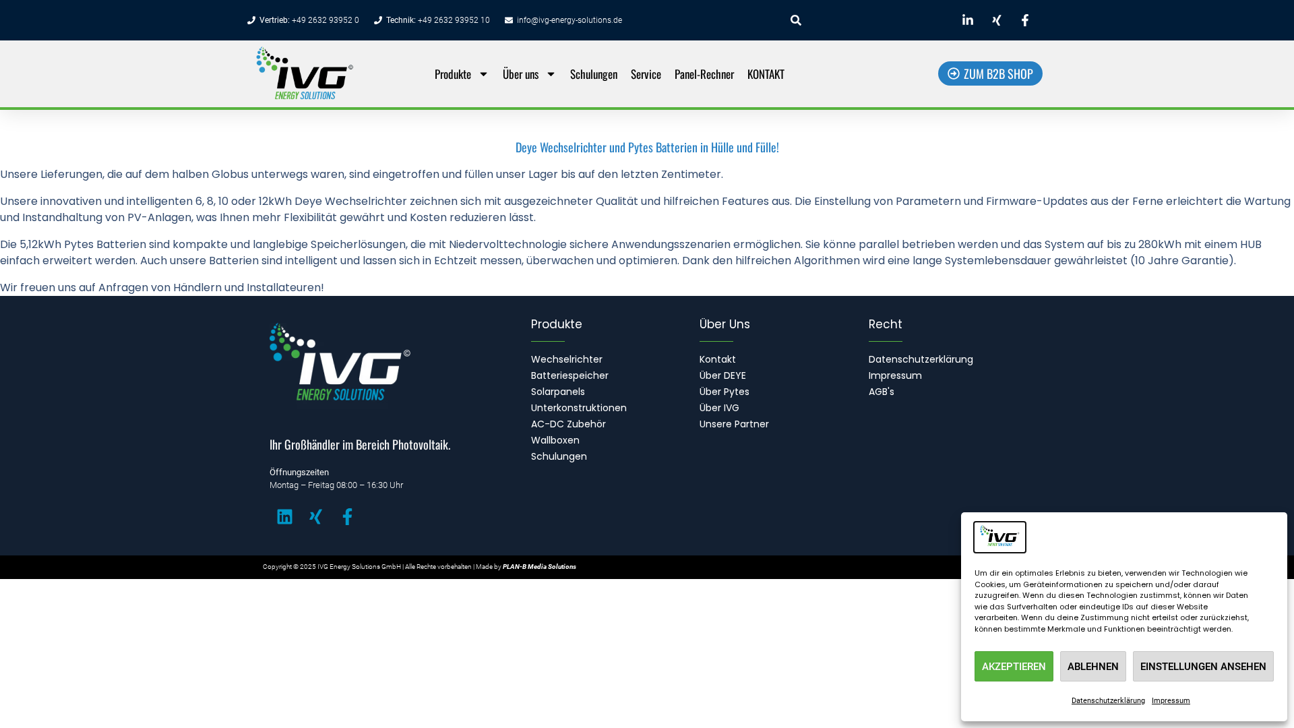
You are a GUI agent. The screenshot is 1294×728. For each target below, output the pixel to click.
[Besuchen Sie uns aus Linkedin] (291, 516)
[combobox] (864, 20)
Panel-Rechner (704, 73)
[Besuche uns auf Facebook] (1027, 20)
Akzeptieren (1014, 667)
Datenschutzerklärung (1108, 700)
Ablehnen (1093, 667)
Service (646, 73)
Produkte (453, 73)
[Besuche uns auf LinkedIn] (969, 20)
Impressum (1171, 700)
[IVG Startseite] (332, 73)
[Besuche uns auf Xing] (998, 20)
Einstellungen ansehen (1203, 667)
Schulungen (593, 73)
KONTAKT (765, 73)
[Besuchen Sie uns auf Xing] (322, 516)
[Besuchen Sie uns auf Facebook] (354, 516)
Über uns (520, 73)
